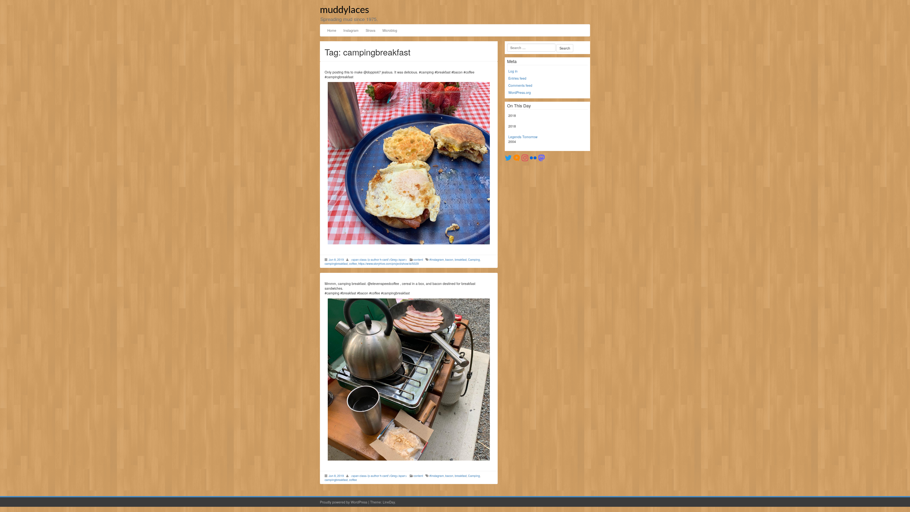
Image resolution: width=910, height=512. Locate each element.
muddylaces (344, 10)
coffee (353, 263)
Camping (474, 259)
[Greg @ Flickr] (533, 157)
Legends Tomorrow (522, 136)
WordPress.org (519, 92)
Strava (370, 30)
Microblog (389, 30)
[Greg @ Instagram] (525, 157)
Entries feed (517, 78)
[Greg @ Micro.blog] (516, 157)
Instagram (351, 30)
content (418, 259)
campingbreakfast (336, 263)
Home (331, 30)
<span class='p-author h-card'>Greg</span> (379, 259)
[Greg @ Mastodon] (541, 157)
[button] (409, 163)
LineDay (389, 502)
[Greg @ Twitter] (508, 157)
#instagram (436, 259)
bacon (449, 259)
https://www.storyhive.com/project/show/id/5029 (388, 263)
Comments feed (520, 85)
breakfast (461, 259)
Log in (513, 71)
